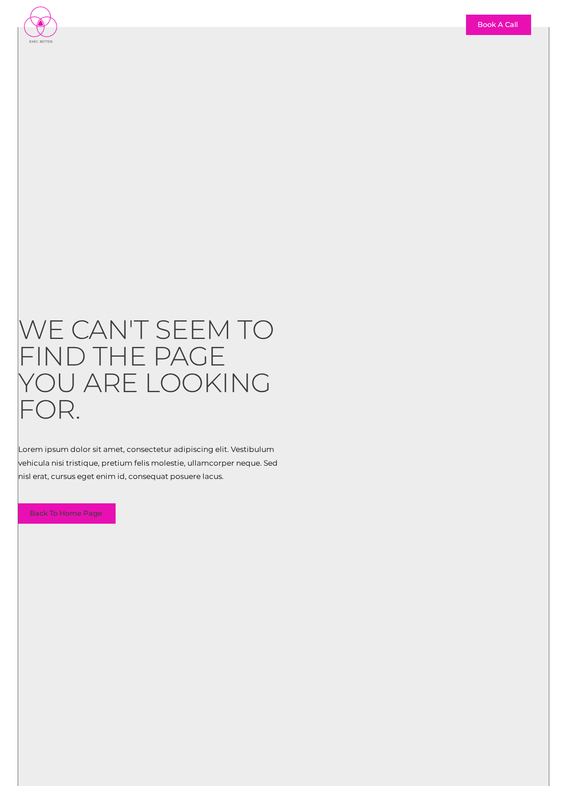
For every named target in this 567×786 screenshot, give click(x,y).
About (322, 24)
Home (283, 24)
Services (366, 24)
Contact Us (419, 24)
